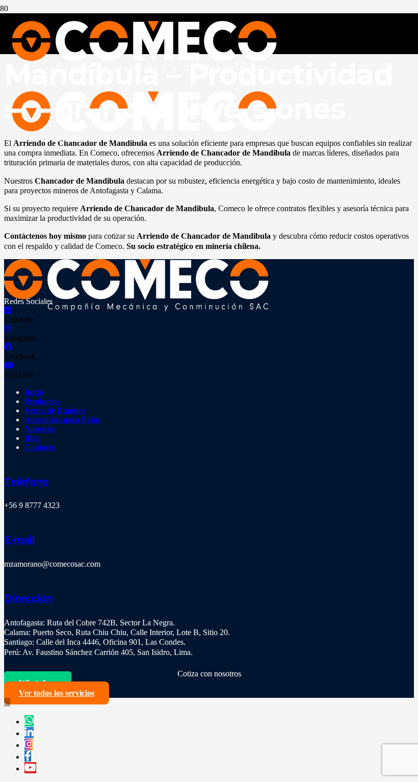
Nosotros (39, 428)
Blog (32, 438)
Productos (42, 401)
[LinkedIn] (7, 310)
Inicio (34, 392)
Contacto (40, 447)
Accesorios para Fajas (62, 419)
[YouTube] (8, 365)
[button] (7, 702)
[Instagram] (7, 328)
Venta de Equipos (55, 410)
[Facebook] (8, 347)
